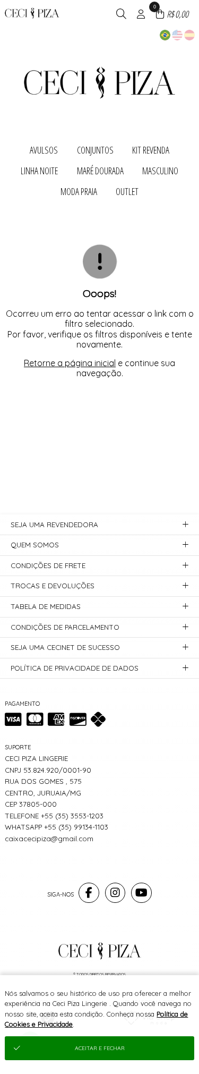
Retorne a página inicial (70, 363)
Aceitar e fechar (100, 1048)
